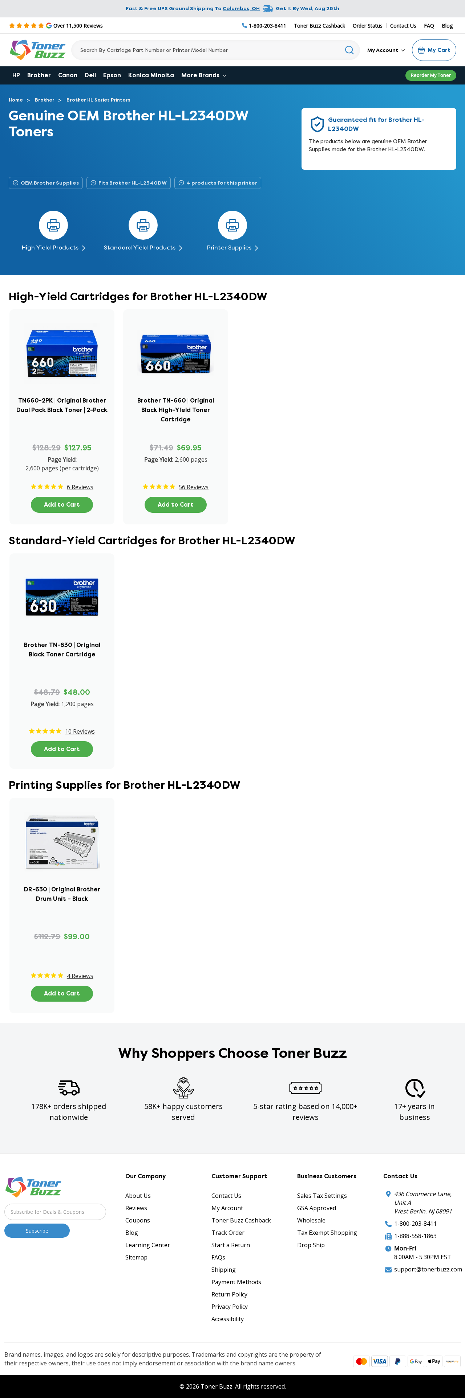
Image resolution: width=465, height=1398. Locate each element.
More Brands (201, 75)
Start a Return (230, 1245)
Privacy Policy (229, 1307)
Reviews (136, 1208)
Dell (90, 75)
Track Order (227, 1233)
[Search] (349, 50)
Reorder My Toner (431, 75)
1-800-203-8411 (415, 1224)
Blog (447, 25)
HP (16, 75)
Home (16, 100)
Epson (112, 75)
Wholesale (311, 1220)
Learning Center (147, 1245)
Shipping (223, 1270)
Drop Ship (311, 1245)
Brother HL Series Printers (98, 100)
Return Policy (229, 1294)
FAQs (218, 1257)
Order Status (368, 25)
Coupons (137, 1220)
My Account (383, 50)
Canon (67, 75)
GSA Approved (316, 1208)
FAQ (429, 25)
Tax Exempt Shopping (327, 1233)
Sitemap (136, 1257)
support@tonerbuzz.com (428, 1269)
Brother (39, 75)
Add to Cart (62, 504)
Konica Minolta (151, 75)
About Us (138, 1196)
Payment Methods (236, 1282)
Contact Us (403, 25)
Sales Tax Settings (322, 1196)
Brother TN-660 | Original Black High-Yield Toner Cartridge (175, 410)
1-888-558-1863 (415, 1236)
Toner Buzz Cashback (319, 25)
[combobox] (215, 50)
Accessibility (227, 1319)
